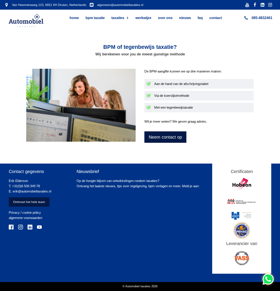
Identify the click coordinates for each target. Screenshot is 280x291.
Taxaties (117, 18)
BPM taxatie (95, 18)
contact (215, 18)
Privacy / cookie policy (25, 212)
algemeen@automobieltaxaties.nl (120, 5)
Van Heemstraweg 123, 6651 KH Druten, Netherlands (49, 5)
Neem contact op (165, 137)
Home (74, 18)
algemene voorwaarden (25, 218)
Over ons (165, 18)
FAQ (200, 18)
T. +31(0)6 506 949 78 (24, 186)
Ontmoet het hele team (29, 202)
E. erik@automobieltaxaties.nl (30, 191)
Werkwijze (143, 18)
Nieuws (185, 18)
